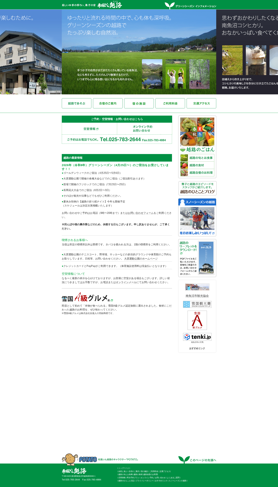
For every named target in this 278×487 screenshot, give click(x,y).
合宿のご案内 (134, 471)
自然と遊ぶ (122, 471)
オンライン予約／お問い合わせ (153, 477)
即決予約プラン (133, 477)
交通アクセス (165, 471)
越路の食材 (138, 474)
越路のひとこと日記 (126, 481)
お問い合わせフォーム (141, 213)
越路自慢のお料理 (150, 474)
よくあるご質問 (173, 477)
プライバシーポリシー (144, 481)
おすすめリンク (197, 348)
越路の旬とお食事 (125, 474)
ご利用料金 (153, 471)
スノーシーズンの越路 (177, 481)
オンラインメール (126, 282)
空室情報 (121, 477)
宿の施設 (144, 471)
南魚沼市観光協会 (197, 295)
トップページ (123, 468)
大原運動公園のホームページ (141, 258)
